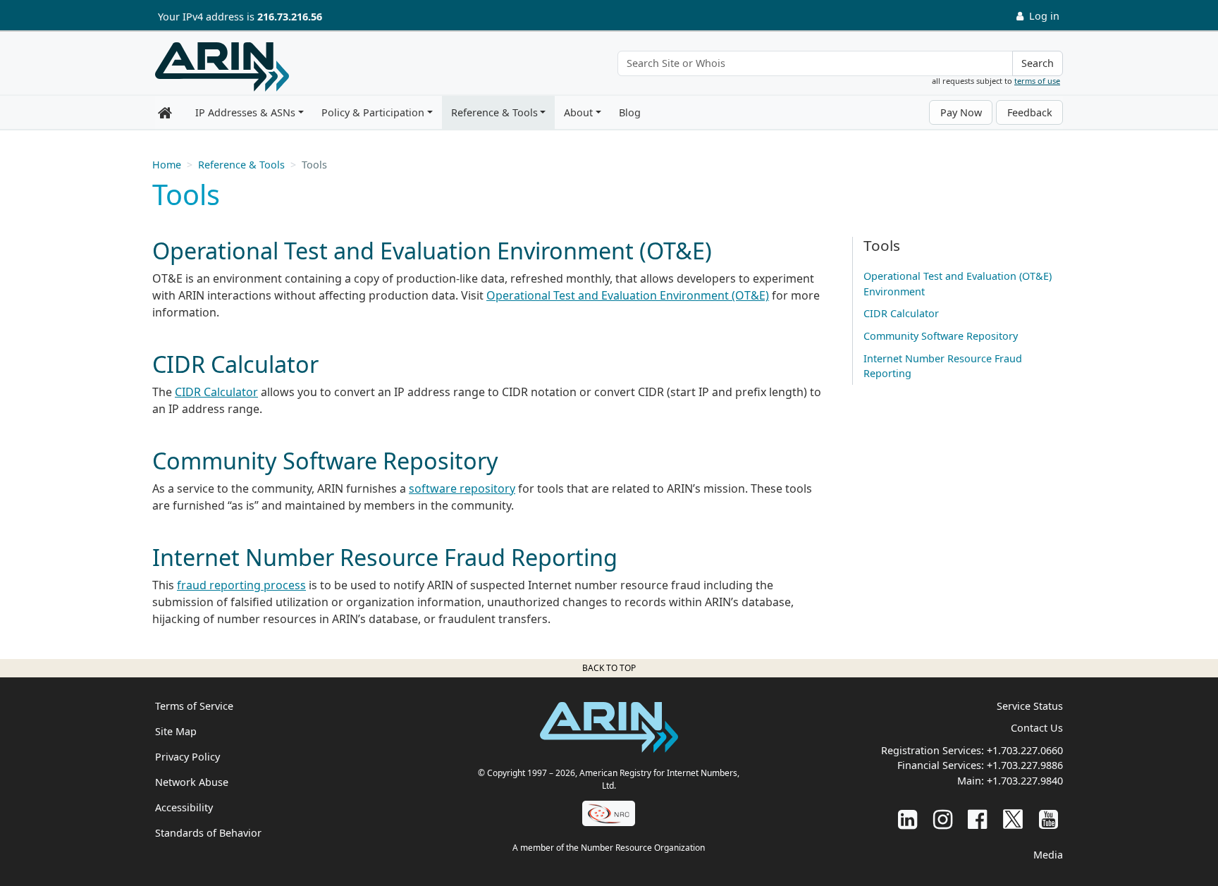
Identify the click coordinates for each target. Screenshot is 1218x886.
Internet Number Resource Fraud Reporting (942, 366)
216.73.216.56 (289, 16)
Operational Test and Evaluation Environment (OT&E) (627, 295)
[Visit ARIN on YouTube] (1048, 819)
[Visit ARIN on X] (1013, 819)
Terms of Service (194, 706)
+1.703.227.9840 (1025, 780)
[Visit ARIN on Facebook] (977, 819)
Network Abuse (191, 782)
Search (1037, 63)
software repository (462, 488)
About (578, 112)
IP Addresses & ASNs (245, 112)
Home (166, 164)
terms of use (1037, 80)
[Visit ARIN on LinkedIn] (907, 819)
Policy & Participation (372, 112)
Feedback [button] (1029, 112)
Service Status (1030, 706)
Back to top (609, 668)
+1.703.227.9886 (1025, 765)
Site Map (176, 731)
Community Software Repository (940, 336)
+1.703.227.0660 (1025, 750)
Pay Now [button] (961, 112)
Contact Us (1037, 727)
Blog (630, 112)
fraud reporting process (241, 585)
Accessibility (184, 807)
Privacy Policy (187, 756)
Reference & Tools (494, 112)
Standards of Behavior (208, 832)
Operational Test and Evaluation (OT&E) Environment (957, 283)
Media (1048, 854)
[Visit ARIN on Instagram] (942, 819)
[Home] (222, 67)
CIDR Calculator (216, 392)
